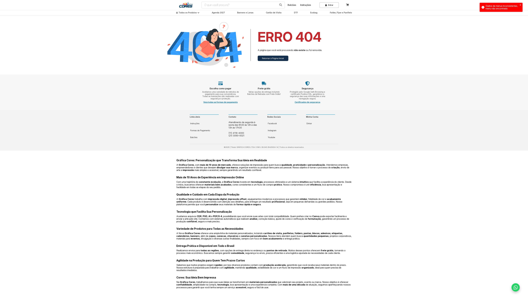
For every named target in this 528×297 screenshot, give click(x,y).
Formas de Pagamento (200, 130)
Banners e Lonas (245, 13)
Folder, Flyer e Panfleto (341, 13)
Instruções (305, 5)
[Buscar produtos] (281, 5)
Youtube (271, 137)
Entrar (330, 5)
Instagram (272, 130)
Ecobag (313, 13)
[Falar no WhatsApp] (516, 287)
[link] (186, 5)
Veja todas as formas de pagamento (220, 102)
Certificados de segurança (307, 102)
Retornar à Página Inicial (273, 58)
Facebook (272, 123)
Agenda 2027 (218, 13)
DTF (296, 13)
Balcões (292, 5)
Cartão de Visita (273, 13)
